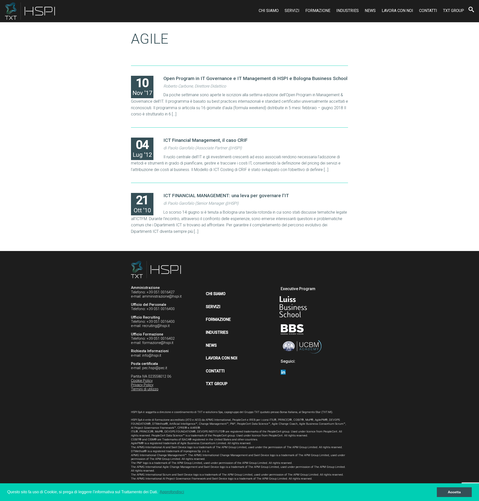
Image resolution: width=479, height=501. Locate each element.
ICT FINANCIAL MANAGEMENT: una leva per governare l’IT (226, 195)
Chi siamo (269, 10)
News (370, 10)
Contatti (428, 10)
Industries (347, 10)
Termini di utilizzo (144, 389)
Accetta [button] (454, 492)
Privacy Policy (142, 385)
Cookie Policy (142, 381)
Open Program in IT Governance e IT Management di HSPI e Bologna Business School (255, 78)
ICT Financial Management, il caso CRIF (205, 140)
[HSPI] (30, 11)
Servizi (292, 10)
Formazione (317, 10)
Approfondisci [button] (172, 492)
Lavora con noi (397, 10)
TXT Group (453, 10)
